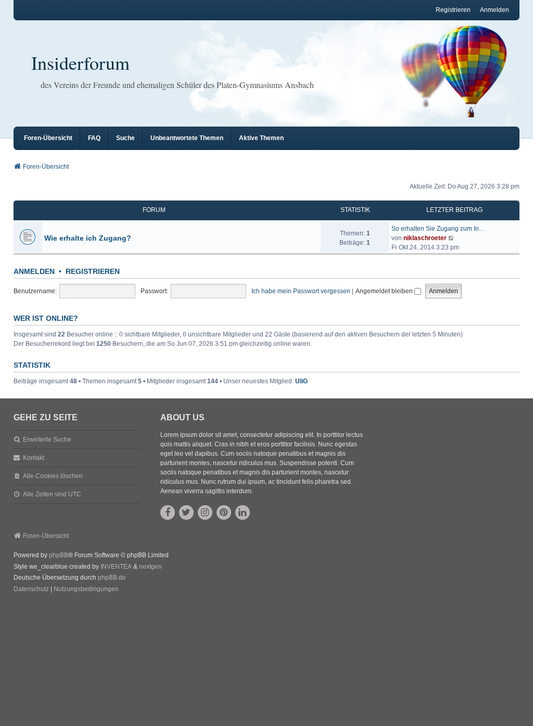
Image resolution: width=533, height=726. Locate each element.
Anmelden (34, 271)
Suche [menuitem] (125, 138)
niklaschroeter (425, 238)
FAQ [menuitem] (94, 138)
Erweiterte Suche (47, 439)
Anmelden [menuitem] (494, 10)
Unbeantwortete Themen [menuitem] (186, 138)
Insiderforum (80, 62)
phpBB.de (112, 577)
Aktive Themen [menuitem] (261, 138)
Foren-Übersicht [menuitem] (48, 138)
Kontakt (33, 457)
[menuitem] (31, 589)
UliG (301, 381)
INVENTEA (116, 566)
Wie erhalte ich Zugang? (87, 238)
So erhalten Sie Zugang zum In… (438, 228)
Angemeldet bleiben (385, 291)
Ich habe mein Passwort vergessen (300, 291)
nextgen (150, 566)
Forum (154, 210)
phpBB (58, 555)
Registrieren (93, 271)
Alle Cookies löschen (53, 476)
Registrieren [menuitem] (453, 10)
